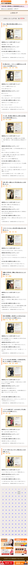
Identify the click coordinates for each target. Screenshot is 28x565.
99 (9, 530)
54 (18, 510)
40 (25, 503)
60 (12, 513)
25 (3, 499)
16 (25, 492)
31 (22, 499)
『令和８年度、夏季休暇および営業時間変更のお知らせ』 (13, 6)
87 (22, 523)
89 (3, 527)
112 (25, 534)
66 (6, 516)
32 (25, 499)
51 (9, 510)
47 (22, 506)
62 (18, 513)
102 (19, 530)
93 (15, 527)
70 (18, 516)
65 (3, 516)
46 (18, 506)
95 (22, 527)
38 (18, 503)
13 (15, 492)
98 (6, 530)
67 (9, 516)
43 (9, 506)
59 (9, 513)
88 (25, 523)
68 (12, 516)
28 (12, 499)
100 (12, 530)
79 (22, 520)
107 (9, 534)
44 (12, 506)
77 (15, 520)
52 (12, 510)
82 (6, 523)
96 (25, 527)
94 (18, 527)
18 (6, 496)
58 (6, 513)
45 (15, 506)
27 (9, 499)
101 (16, 530)
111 (22, 534)
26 (6, 499)
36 (12, 503)
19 (9, 496)
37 (15, 503)
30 (18, 499)
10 (6, 492)
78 (18, 520)
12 (12, 492)
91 (9, 527)
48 (25, 506)
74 (6, 520)
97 (3, 530)
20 (12, 496)
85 (15, 523)
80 (25, 520)
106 (6, 534)
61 (15, 513)
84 (12, 523)
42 (6, 506)
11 (9, 492)
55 (22, 510)
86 (18, 523)
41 (3, 506)
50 (6, 510)
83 (9, 523)
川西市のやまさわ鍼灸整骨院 (7, 8)
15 (22, 492)
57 (3, 513)
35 (9, 503)
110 (19, 534)
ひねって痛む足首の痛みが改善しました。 (13, 24)
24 (25, 496)
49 (3, 510)
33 (3, 503)
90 (6, 527)
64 (25, 513)
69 (15, 516)
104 (25, 530)
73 (3, 520)
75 (9, 520)
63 (22, 513)
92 (12, 527)
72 (25, 516)
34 (6, 503)
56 (25, 510)
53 (15, 510)
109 (16, 534)
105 (3, 534)
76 (12, 520)
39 (22, 503)
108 (12, 534)
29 (15, 499)
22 (18, 496)
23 (22, 496)
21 (15, 496)
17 (3, 496)
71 (22, 516)
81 (3, 523)
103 (22, 530)
